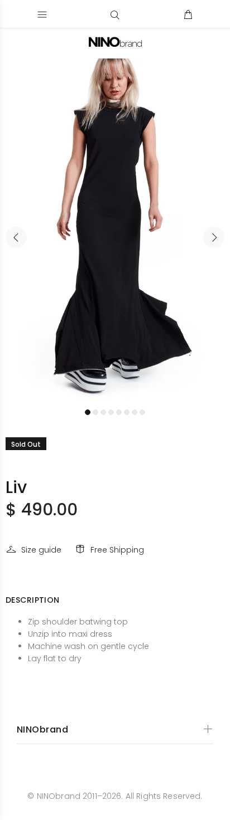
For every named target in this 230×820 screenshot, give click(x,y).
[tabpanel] (115, 230)
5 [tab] (119, 412)
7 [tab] (134, 412)
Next (213, 237)
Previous (16, 237)
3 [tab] (103, 412)
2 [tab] (95, 412)
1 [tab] (87, 412)
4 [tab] (111, 412)
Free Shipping (117, 549)
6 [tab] (127, 412)
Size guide (41, 549)
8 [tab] (142, 412)
